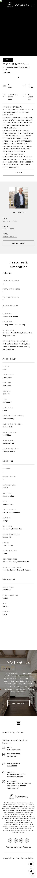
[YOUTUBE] (21, 840)
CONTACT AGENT (18, 243)
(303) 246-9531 (12, 765)
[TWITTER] (27, 840)
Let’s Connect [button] (18, 703)
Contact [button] (18, 172)
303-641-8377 (8, 229)
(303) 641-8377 (12, 756)
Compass (28, 804)
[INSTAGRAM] (16, 840)
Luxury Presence (23, 847)
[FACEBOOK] (10, 840)
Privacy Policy (27, 858)
